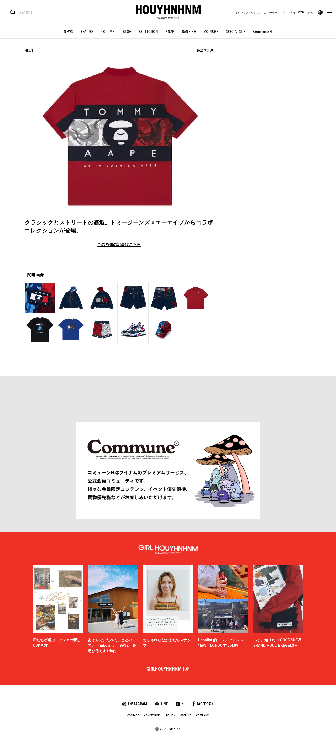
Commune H (262, 31)
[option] (58, 609)
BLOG (127, 31)
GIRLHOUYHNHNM (168, 669)
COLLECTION (148, 31)
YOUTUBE (211, 31)
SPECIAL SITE (235, 31)
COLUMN (108, 31)
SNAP (170, 31)
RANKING (189, 31)
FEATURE (87, 31)
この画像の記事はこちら (119, 245)
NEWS (68, 31)
